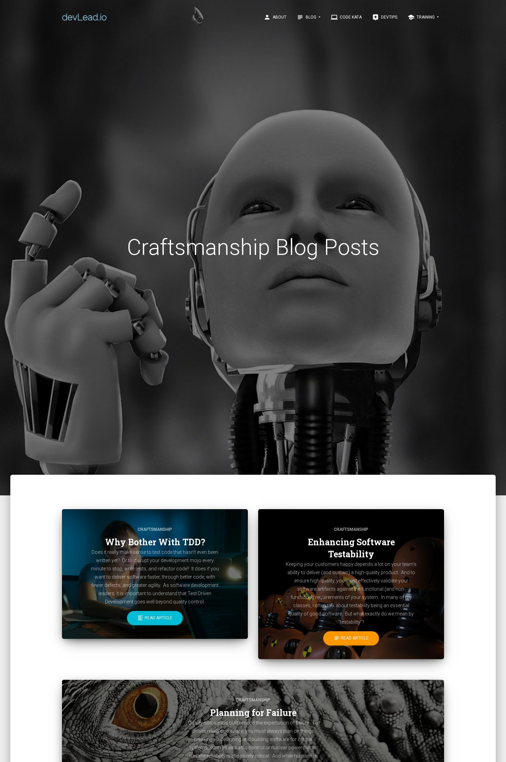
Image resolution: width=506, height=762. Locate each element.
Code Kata (346, 17)
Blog (307, 17)
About (275, 17)
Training (422, 17)
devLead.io (84, 17)
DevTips (384, 17)
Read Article (154, 618)
